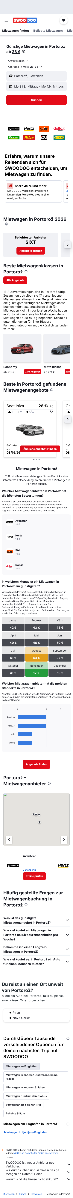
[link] (30, 251)
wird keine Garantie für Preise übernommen (35, 1153)
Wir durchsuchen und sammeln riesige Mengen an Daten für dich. (32, 1172)
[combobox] (18, 61)
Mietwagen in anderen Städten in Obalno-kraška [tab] (32, 1076)
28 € (16, 51)
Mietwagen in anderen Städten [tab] (25, 1087)
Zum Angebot (32, 371)
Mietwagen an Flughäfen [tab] (21, 1066)
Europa (22, 1194)
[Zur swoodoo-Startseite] (25, 20)
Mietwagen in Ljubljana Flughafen (25, 1132)
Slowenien (36, 1194)
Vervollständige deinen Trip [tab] (23, 1104)
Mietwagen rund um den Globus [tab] (26, 1096)
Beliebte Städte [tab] (15, 1113)
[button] (6, 20)
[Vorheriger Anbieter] (9, 840)
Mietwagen (9, 1194)
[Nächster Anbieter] (64, 840)
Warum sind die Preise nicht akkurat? (32, 1179)
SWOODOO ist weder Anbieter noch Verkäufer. (31, 1164)
